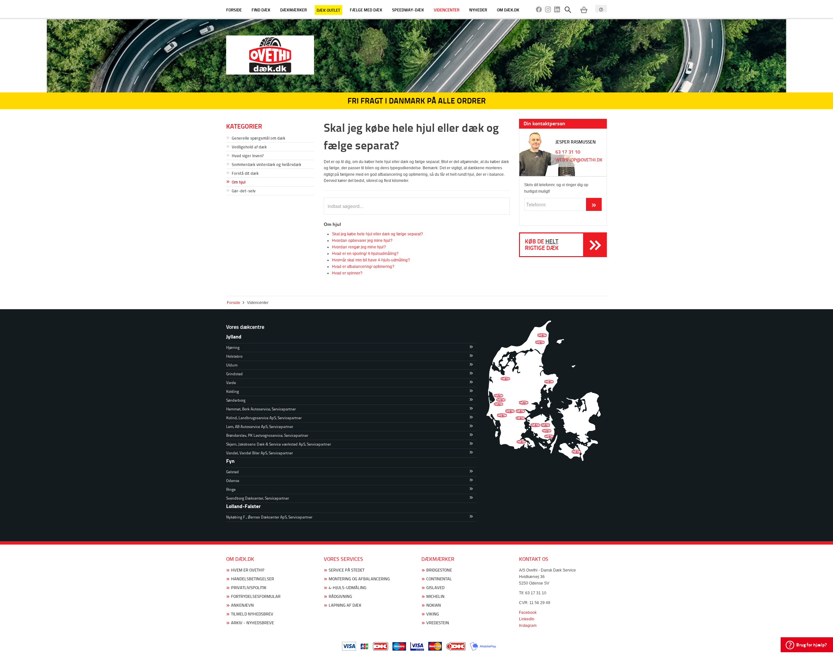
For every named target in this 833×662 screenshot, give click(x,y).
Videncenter (446, 9)
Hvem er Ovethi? (247, 570)
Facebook (528, 612)
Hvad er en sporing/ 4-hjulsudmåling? (365, 253)
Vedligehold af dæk (249, 146)
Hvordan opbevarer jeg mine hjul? (362, 240)
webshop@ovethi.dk (578, 160)
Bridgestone (439, 570)
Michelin (435, 596)
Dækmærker (293, 9)
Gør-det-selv (243, 190)
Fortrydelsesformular (255, 596)
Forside (234, 9)
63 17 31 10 (567, 152)
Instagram (528, 625)
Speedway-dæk (408, 9)
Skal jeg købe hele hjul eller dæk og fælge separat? (377, 234)
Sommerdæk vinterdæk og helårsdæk (266, 164)
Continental (439, 578)
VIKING (432, 614)
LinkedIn (526, 619)
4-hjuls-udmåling (347, 587)
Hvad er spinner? (347, 273)
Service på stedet (346, 570)
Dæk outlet (328, 9)
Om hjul (238, 182)
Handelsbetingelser (252, 578)
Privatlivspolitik (248, 587)
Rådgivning (340, 596)
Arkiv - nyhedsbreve (252, 622)
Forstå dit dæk (245, 173)
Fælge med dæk (366, 9)
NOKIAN (433, 605)
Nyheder (478, 9)
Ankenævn (242, 605)
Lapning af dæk (345, 605)
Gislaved (435, 587)
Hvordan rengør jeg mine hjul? (359, 247)
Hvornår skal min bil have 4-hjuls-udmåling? (371, 260)
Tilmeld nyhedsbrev (252, 614)
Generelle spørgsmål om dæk (258, 138)
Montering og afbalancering (359, 578)
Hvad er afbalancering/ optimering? (363, 266)
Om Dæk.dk (508, 9)
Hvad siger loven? (248, 155)
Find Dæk (261, 9)
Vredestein (437, 622)
